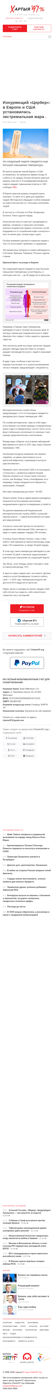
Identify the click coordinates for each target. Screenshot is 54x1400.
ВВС (15, 187)
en (25, 21)
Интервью (17, 1330)
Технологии (31, 1330)
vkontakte (29, 744)
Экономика (32, 1322)
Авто (5, 1334)
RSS (12, 756)
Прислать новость (14, 18)
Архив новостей (35, 18)
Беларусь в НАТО (26, 1341)
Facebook (12, 738)
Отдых (13, 1334)
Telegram (30, 756)
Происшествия (10, 1326)
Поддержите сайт (15, 28)
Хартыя (27, 9)
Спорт (23, 1326)
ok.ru (12, 750)
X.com (13, 744)
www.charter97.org (33, 1372)
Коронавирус (9, 1341)
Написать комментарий (27, 636)
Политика (7, 1322)
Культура (33, 1326)
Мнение (6, 1270)
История (44, 1326)
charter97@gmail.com (12, 1386)
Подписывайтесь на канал (27, 622)
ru (21, 21)
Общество (20, 1322)
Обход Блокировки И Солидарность (20, 1337)
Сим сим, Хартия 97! (39, 28)
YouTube (30, 738)
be (17, 21)
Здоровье (44, 1330)
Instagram (29, 750)
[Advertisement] (27, 70)
